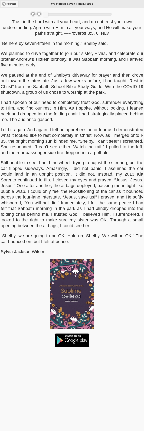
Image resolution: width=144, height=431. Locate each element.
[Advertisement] (72, 377)
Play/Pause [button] (33, 13)
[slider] (45, 14)
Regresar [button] (11, 4)
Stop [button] (39, 13)
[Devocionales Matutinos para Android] (72, 345)
